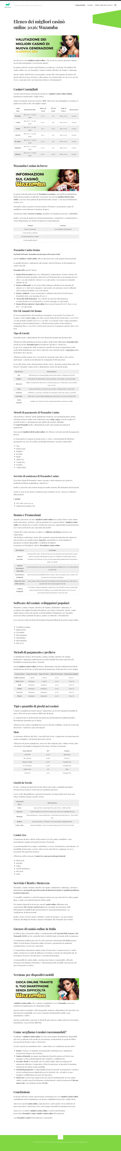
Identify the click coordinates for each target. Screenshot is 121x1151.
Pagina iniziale (80, 5)
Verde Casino (31, 318)
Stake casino (55, 419)
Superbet (42, 540)
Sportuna (70, 350)
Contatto (90, 5)
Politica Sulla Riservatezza (103, 5)
